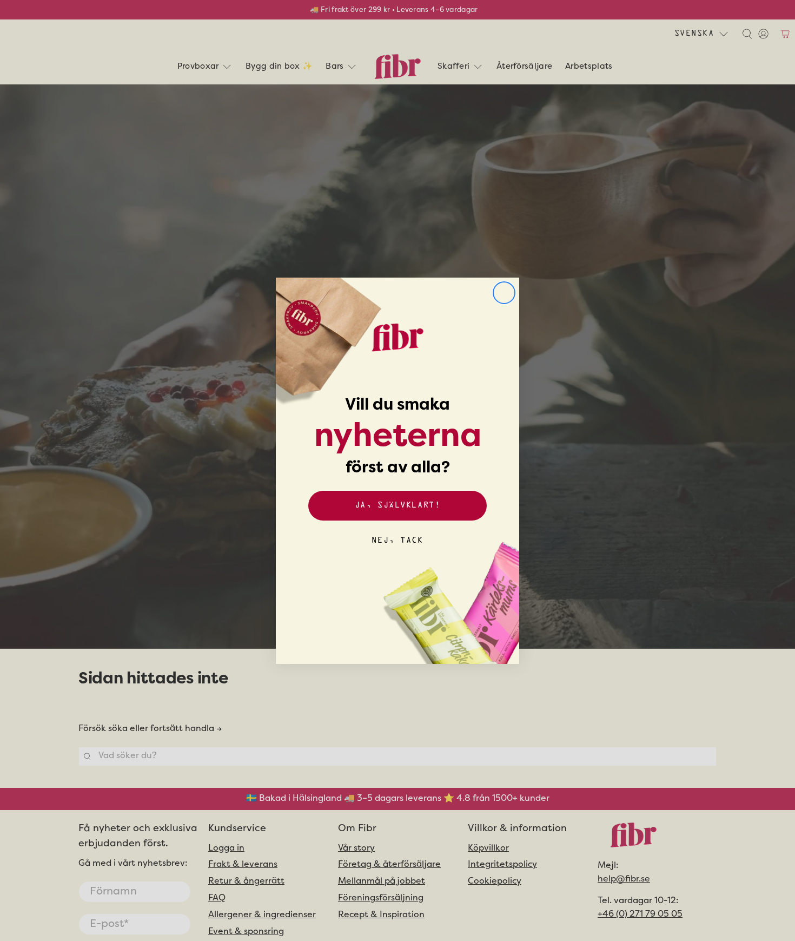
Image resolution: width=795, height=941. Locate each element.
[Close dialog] (504, 293)
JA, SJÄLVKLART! (397, 505)
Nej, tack (397, 540)
